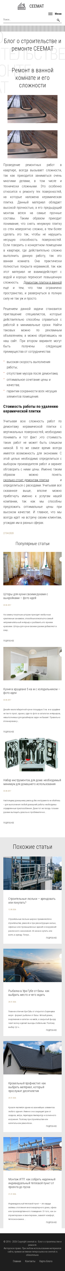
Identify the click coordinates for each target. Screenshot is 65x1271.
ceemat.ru (31, 1241)
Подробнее (8, 641)
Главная (17, 1261)
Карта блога (45, 1261)
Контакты (30, 1261)
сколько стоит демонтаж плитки (26, 480)
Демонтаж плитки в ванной (43, 282)
